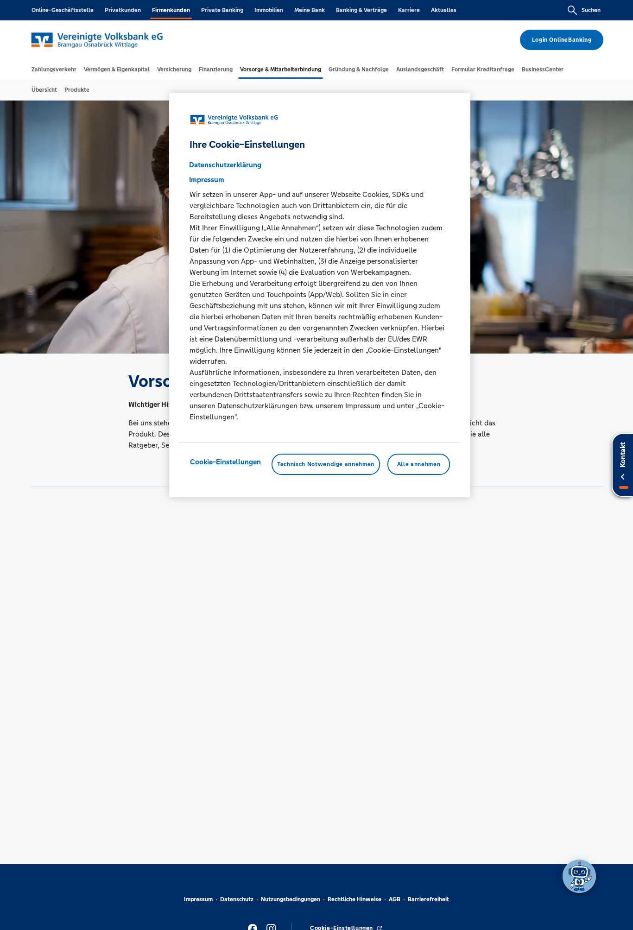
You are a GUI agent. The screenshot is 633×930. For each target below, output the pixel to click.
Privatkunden (123, 10)
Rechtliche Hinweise (354, 899)
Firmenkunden (171, 10)
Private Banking (222, 10)
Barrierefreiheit (428, 899)
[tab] (54, 69)
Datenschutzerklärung (225, 164)
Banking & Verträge (361, 10)
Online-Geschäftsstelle (63, 10)
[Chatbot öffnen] (579, 876)
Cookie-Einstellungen (225, 461)
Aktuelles (443, 10)
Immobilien (268, 10)
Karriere (409, 10)
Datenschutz (236, 899)
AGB (394, 899)
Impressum (198, 899)
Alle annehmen (418, 464)
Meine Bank (309, 10)
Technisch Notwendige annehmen (325, 464)
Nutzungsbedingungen (290, 899)
